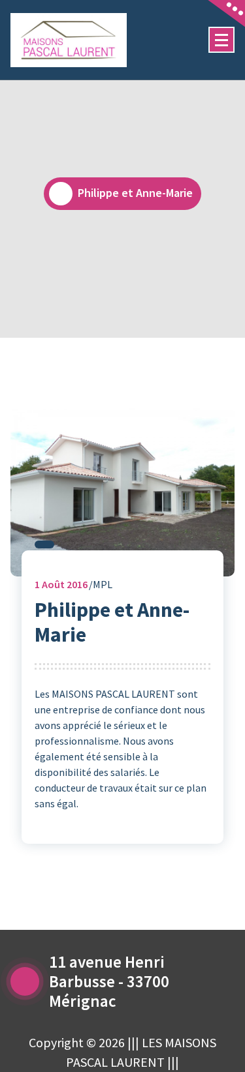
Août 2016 (61, 584)
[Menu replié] (221, 40)
